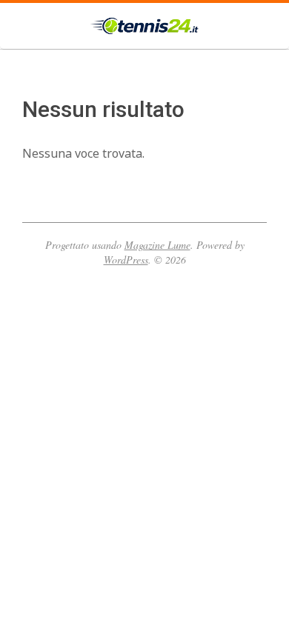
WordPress (126, 260)
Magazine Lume (157, 245)
